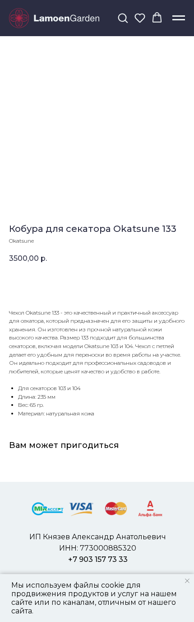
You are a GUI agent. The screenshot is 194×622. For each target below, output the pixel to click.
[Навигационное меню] (178, 18)
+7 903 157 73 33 (98, 559)
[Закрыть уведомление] (187, 580)
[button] (122, 17)
